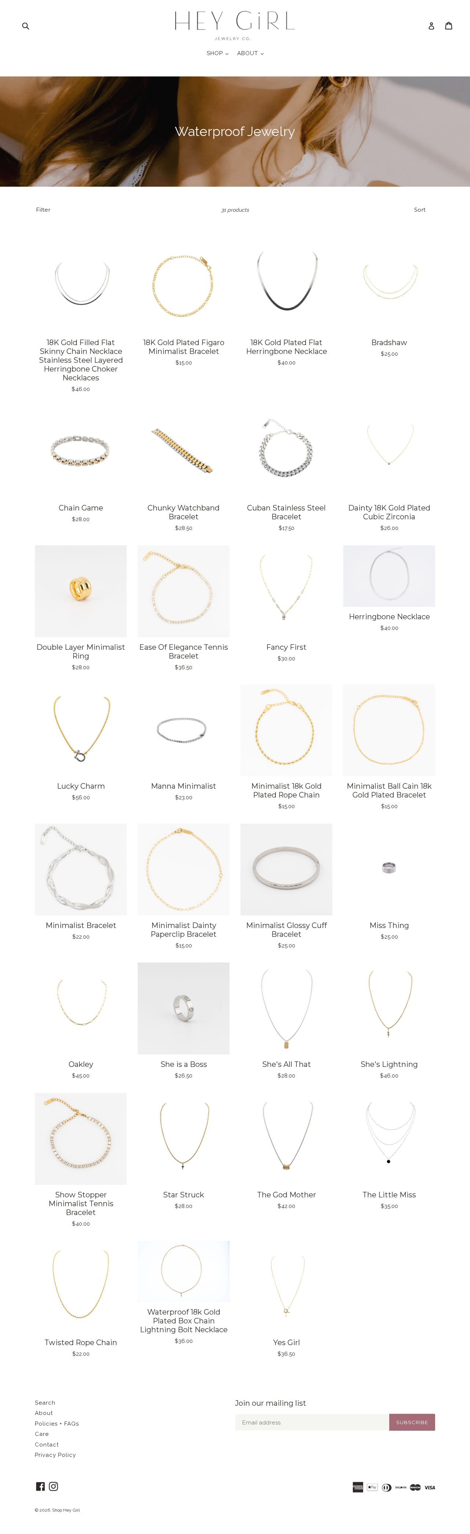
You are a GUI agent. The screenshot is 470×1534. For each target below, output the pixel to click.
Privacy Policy (55, 1455)
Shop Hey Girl (66, 1510)
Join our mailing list (270, 1403)
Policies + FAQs (57, 1423)
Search (45, 1402)
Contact (47, 1444)
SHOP (219, 53)
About (44, 1413)
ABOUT (252, 53)
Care (42, 1434)
